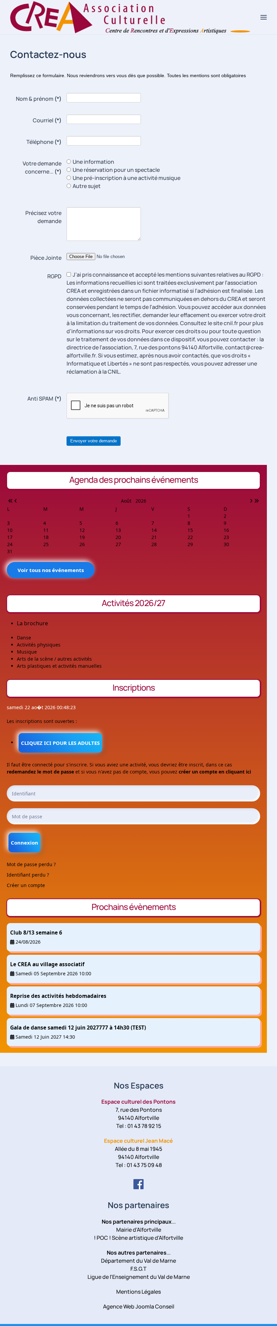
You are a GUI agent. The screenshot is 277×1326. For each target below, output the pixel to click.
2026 (140, 501)
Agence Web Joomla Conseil (138, 1306)
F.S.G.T (138, 1268)
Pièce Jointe (45, 257)
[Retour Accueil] (135, 17)
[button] (263, 17)
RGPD (54, 276)
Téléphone (43, 142)
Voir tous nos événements (51, 570)
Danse (24, 637)
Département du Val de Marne (138, 1260)
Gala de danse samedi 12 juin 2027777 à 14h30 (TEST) (78, 1027)
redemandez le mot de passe (40, 771)
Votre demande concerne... (42, 167)
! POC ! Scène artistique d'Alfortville (138, 1237)
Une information (93, 161)
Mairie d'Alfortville (138, 1229)
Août (128, 501)
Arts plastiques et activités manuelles (59, 666)
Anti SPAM (44, 398)
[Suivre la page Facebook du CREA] (138, 1184)
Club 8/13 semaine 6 (36, 932)
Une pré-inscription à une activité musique (126, 178)
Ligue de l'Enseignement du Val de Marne (138, 1277)
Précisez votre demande (43, 217)
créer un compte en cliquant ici (215, 771)
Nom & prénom (38, 98)
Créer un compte (26, 885)
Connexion (24, 842)
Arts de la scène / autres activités (54, 659)
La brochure (32, 623)
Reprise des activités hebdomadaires (58, 996)
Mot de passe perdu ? (31, 864)
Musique (27, 652)
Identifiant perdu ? (28, 875)
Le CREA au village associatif (47, 964)
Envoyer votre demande (93, 440)
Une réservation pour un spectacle (116, 169)
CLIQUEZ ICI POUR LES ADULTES (60, 742)
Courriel (47, 120)
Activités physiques (38, 644)
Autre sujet (87, 186)
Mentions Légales (138, 1291)
